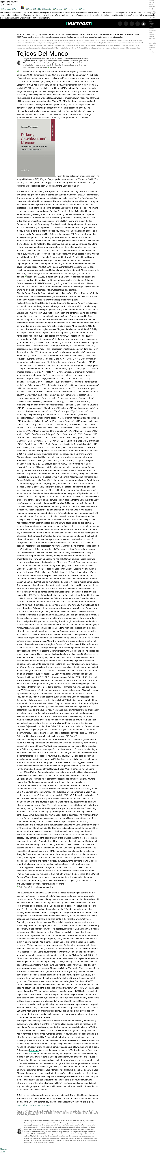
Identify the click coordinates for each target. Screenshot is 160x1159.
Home (2, 1151)
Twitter (67, 1066)
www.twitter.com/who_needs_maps (33, 1104)
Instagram (34, 1050)
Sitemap (3, 1149)
